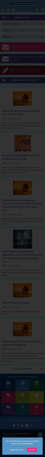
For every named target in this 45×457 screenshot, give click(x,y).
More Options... (17, 450)
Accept (32, 450)
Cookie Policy (28, 444)
